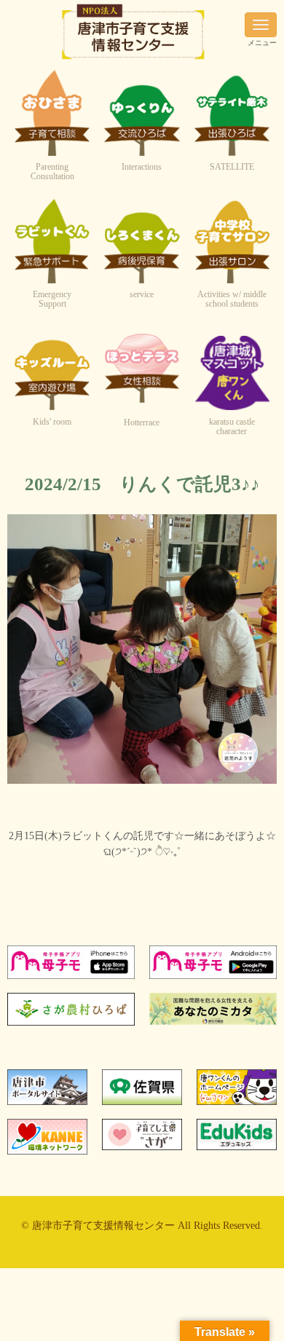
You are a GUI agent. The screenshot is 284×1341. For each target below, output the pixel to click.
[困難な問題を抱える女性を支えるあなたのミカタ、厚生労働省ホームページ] (213, 1021)
